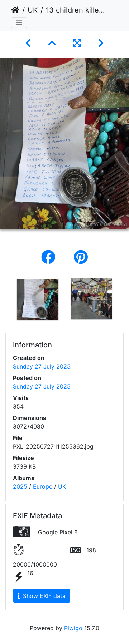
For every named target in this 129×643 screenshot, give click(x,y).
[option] (37, 299)
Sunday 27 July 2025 (42, 366)
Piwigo (73, 628)
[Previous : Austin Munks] (27, 43)
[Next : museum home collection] (101, 43)
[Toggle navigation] (19, 22)
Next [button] (123, 300)
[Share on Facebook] (50, 257)
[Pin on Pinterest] (81, 257)
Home (15, 10)
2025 (20, 486)
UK (33, 10)
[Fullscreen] (77, 43)
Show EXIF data (43, 595)
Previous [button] (5, 300)
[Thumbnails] (51, 43)
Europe (42, 486)
